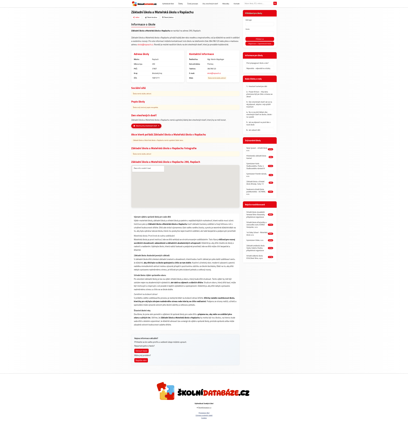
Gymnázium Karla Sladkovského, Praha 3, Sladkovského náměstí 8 (255, 166)
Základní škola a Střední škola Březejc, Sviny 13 (255, 182)
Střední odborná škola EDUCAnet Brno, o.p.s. (254, 257)
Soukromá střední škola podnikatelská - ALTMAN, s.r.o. (256, 191)
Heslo (247, 29)
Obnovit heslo (141, 350)
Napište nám (141, 360)
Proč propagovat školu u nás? (257, 63)
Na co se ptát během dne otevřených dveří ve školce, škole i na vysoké (259, 114)
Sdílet (137, 17)
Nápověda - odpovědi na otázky (258, 68)
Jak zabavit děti (253, 130)
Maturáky (225, 3)
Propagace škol (204, 413)
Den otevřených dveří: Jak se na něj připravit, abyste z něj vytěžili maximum (259, 104)
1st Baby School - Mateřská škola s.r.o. (257, 233)
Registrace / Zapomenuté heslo (259, 43)
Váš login (248, 20)
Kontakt (237, 3)
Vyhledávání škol (168, 3)
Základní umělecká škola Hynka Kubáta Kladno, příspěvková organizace (255, 248)
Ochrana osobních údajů (204, 415)
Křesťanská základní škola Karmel (256, 157)
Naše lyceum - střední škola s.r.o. (256, 149)
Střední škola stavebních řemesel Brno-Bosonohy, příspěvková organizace (255, 214)
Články (180, 3)
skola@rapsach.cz (145, 44)
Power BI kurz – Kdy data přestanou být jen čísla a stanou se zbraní (259, 94)
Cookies (204, 418)
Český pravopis (192, 3)
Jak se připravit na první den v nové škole (258, 123)
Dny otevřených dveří (210, 3)
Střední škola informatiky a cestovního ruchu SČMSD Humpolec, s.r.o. (256, 224)
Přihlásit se (260, 39)
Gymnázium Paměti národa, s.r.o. (256, 175)
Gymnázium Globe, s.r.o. (255, 240)
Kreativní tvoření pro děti (256, 86)
